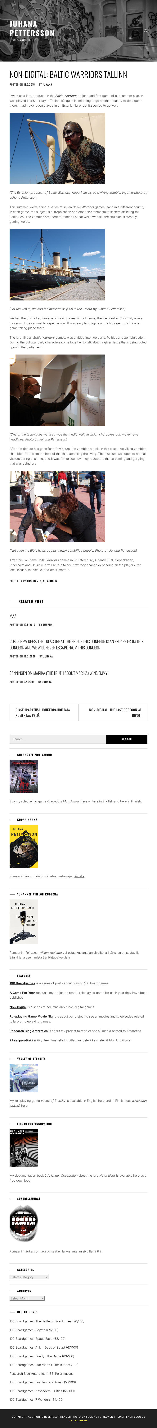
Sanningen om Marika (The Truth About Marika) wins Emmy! (59, 673)
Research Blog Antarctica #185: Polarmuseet (41, 1373)
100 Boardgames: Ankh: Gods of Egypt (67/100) (44, 1347)
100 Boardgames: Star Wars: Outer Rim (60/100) (44, 1365)
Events (27, 581)
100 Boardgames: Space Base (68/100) (37, 1339)
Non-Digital (51, 581)
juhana (47, 84)
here (84, 801)
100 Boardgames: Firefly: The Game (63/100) (42, 1356)
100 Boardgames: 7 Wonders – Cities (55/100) (42, 1391)
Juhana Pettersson (32, 28)
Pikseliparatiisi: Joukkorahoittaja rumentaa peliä (43, 712)
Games (37, 581)
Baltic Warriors (66, 96)
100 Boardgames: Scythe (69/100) (34, 1330)
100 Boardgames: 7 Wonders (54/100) (37, 1399)
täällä (97, 1251)
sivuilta (79, 876)
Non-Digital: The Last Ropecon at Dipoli (115, 712)
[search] (145, 30)
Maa (13, 616)
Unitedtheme (78, 1420)
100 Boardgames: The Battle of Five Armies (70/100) (47, 1321)
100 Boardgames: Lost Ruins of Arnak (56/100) (43, 1382)
